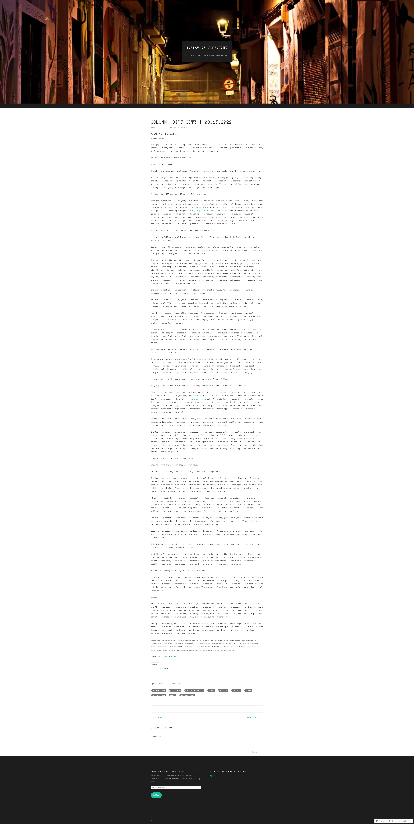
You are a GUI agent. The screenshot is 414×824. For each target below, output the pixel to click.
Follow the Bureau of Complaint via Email (168, 771)
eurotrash (236, 690)
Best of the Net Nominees (172, 106)
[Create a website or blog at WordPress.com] (151, 820)
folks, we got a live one (202, 211)
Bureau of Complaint (207, 47)
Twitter (217, 650)
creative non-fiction (173, 683)
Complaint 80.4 (255, 717)
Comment (255, 752)
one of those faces (196, 399)
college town (175, 690)
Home (155, 106)
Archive (203, 106)
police (173, 695)
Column (159, 683)
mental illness (159, 695)
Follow (156, 795)
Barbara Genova (159, 690)
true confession (187, 695)
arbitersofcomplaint (178, 127)
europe (211, 690)
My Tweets (214, 776)
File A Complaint (219, 106)
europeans (223, 690)
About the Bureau (237, 106)
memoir (248, 690)
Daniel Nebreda (163, 656)
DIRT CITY (191, 106)
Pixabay (175, 656)
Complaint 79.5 (159, 717)
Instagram (229, 650)
